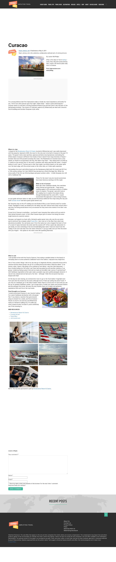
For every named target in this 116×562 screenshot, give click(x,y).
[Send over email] (2, 287)
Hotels (78, 4)
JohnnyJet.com (15, 318)
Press (65, 527)
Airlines (73, 4)
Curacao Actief (16, 200)
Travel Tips (51, 4)
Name (10, 475)
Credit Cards (43, 4)
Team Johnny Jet (24, 51)
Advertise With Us (69, 528)
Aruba (64, 60)
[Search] (106, 4)
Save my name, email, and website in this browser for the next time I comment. (34, 483)
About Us (67, 521)
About (86, 4)
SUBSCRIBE (101, 4)
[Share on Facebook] (2, 275)
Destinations (66, 4)
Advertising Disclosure (71, 530)
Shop (83, 4)
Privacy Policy (68, 525)
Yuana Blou (34, 221)
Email (10, 479)
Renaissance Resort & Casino (27, 151)
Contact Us (67, 523)
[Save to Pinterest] (2, 283)
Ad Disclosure (93, 4)
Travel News (58, 4)
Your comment (13, 454)
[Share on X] (2, 279)
